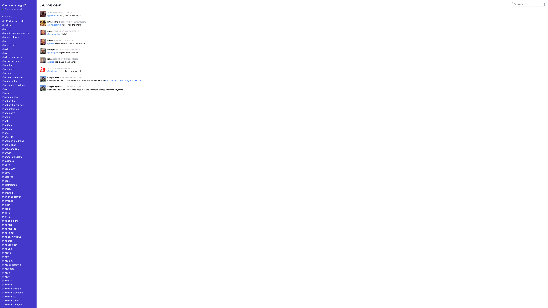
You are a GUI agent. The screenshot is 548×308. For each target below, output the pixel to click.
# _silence (7, 25)
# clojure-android (11, 288)
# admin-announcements (15, 33)
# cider (6, 204)
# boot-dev (8, 136)
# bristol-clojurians (12, 156)
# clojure (7, 284)
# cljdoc (6, 252)
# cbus (6, 180)
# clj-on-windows (11, 236)
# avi (5, 89)
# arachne (7, 65)
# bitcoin (7, 128)
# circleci (7, 208)
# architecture (9, 69)
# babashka (8, 101)
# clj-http (7, 224)
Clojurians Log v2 (14, 5)
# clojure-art (9, 296)
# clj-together (9, 244)
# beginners (8, 113)
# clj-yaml (7, 248)
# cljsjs (6, 272)
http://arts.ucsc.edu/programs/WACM (123, 80)
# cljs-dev (7, 260)
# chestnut (7, 192)
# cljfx (5, 256)
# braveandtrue (10, 148)
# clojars (7, 280)
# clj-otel (7, 240)
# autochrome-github (13, 85)
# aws (5, 93)
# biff (5, 120)
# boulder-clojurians (13, 140)
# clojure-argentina (12, 292)
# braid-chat (9, 144)
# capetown (8, 168)
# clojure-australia (12, 304)
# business (8, 160)
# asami (6, 73)
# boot (5, 132)
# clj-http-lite (9, 228)
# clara (6, 212)
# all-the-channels (12, 57)
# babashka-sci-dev (13, 105)
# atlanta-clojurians (12, 77)
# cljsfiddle (8, 268)
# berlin (6, 117)
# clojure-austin (10, 300)
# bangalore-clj (10, 109)
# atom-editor (9, 81)
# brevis (6, 152)
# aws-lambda (10, 97)
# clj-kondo (8, 232)
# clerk (6, 216)
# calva (6, 164)
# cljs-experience (11, 264)
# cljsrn (6, 276)
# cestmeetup (9, 184)
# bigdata (7, 124)
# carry (6, 172)
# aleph (6, 53)
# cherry (6, 188)
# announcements (11, 61)
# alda (5, 49)
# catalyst (7, 176)
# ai (4, 41)
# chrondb (7, 200)
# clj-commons (10, 220)
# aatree (6, 29)
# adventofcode (10, 37)
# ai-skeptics (9, 45)
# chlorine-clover (11, 196)
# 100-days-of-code (13, 21)
